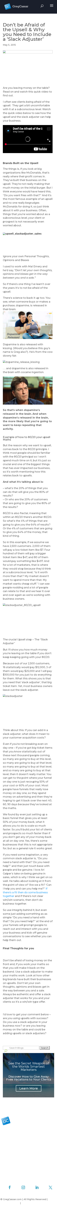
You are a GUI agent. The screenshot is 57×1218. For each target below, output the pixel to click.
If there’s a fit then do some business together (25, 892)
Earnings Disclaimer (33, 1203)
